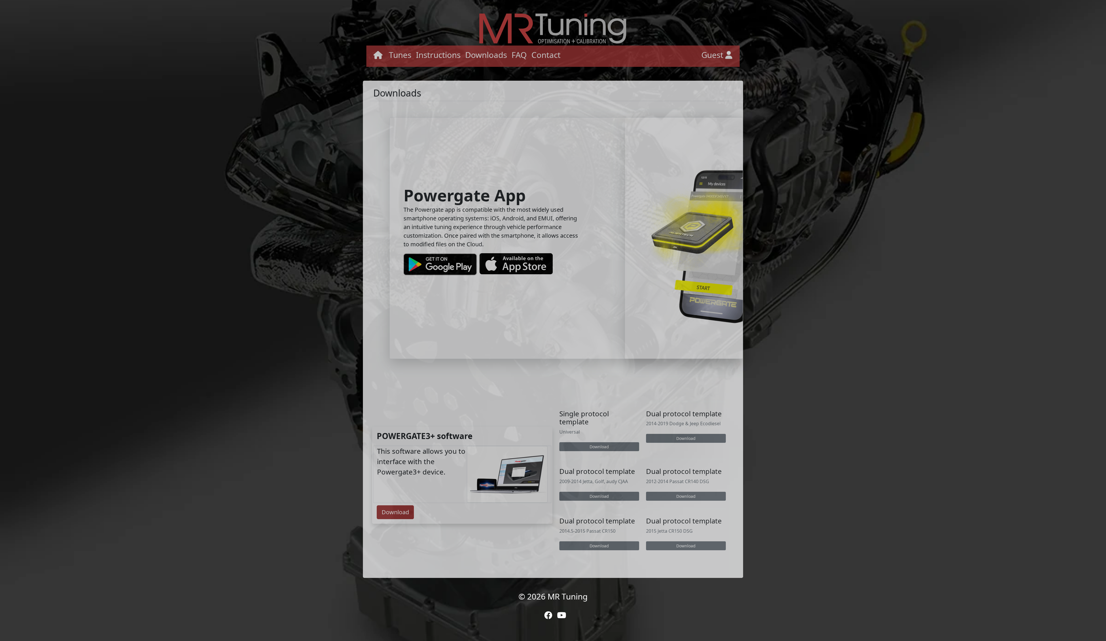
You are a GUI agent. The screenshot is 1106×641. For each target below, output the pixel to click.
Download (395, 512)
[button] (378, 56)
